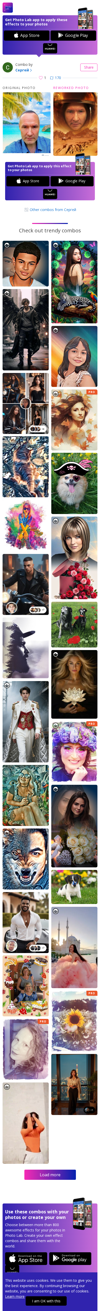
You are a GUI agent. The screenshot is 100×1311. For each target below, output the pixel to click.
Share (89, 67)
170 (58, 77)
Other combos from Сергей (52, 209)
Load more (50, 1175)
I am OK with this (46, 1301)
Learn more (15, 1296)
